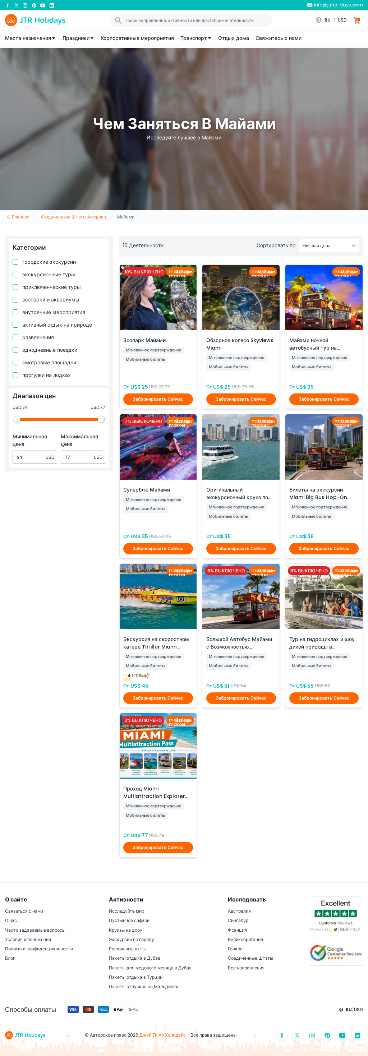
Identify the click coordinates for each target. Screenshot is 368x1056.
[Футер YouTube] (342, 1035)
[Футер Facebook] (282, 1035)
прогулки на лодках (46, 375)
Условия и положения (28, 939)
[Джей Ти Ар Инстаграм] (25, 5)
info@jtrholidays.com (338, 5)
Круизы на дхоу (125, 930)
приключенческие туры (51, 287)
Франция (237, 930)
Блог (10, 958)
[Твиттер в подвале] (297, 1035)
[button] (333, 20)
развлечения (38, 337)
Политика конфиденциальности (39, 949)
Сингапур (238, 920)
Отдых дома (233, 38)
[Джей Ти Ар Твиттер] (16, 5)
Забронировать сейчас (158, 399)
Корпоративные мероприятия (137, 38)
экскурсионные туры (48, 274)
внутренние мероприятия (53, 312)
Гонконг (236, 949)
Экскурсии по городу (131, 939)
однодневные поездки (49, 350)
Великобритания (245, 939)
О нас (11, 920)
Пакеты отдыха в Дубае (134, 958)
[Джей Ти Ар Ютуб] (42, 5)
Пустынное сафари (129, 920)
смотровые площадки (49, 362)
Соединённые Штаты (250, 958)
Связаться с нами (24, 911)
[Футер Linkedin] (357, 1035)
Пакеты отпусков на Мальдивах (143, 986)
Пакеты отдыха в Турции (135, 977)
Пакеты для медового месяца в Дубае (150, 968)
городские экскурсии (49, 262)
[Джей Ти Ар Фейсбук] (7, 5)
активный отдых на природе (57, 324)
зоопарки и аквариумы (50, 299)
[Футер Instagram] (312, 1035)
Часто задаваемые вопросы (35, 930)
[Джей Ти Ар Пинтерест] (34, 5)
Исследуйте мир (126, 911)
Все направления (246, 968)
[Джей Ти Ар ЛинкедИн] (51, 5)
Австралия (239, 911)
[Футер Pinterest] (327, 1035)
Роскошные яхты (127, 949)
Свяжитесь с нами (279, 38)
